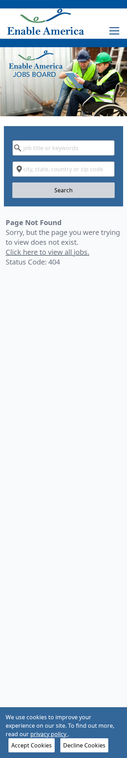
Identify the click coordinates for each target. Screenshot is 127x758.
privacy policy (49, 734)
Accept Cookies (31, 745)
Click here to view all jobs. (47, 252)
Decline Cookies (84, 745)
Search (63, 190)
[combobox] (63, 148)
